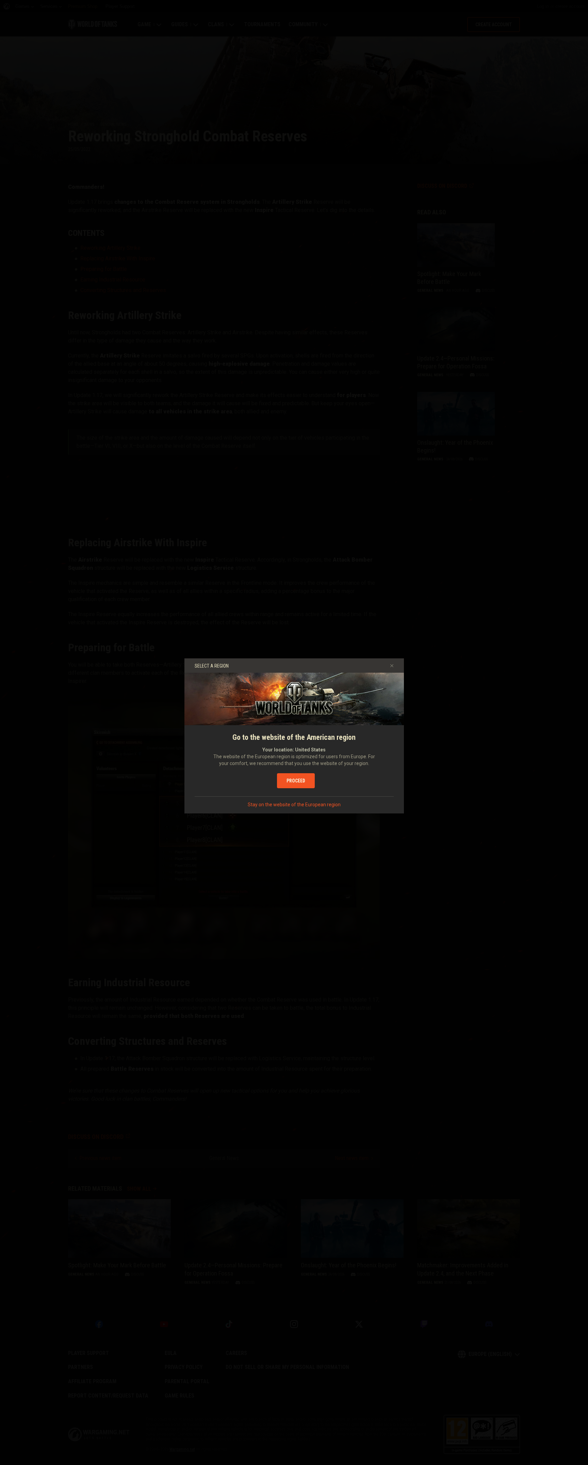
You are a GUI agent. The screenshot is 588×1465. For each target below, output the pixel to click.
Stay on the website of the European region (294, 804)
